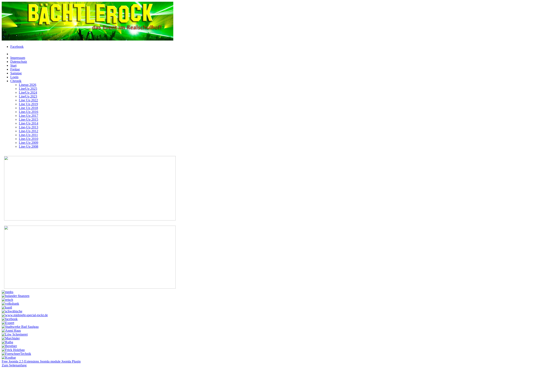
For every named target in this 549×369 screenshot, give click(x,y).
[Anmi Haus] (11, 330)
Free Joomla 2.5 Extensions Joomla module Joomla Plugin (41, 361)
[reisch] (7, 300)
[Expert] (8, 323)
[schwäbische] (12, 311)
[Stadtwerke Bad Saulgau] (20, 326)
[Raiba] (7, 342)
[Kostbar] (9, 357)
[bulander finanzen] (15, 296)
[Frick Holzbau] (13, 350)
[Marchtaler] (11, 338)
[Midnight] (25, 315)
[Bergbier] (9, 346)
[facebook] (10, 319)
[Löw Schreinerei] (15, 334)
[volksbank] (10, 303)
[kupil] (7, 307)
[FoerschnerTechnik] (16, 354)
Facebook (17, 46)
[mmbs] (7, 292)
